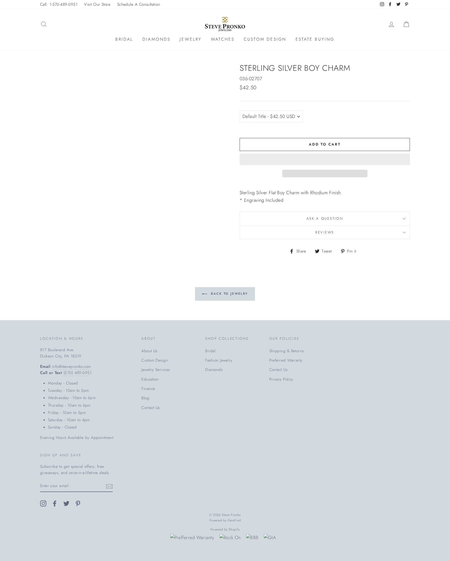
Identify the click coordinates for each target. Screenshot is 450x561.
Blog (145, 398)
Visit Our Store (97, 4)
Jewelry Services (155, 370)
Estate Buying (315, 39)
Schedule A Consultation (138, 4)
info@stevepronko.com (71, 366)
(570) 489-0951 (78, 373)
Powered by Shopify (225, 529)
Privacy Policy (281, 379)
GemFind (234, 520)
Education (150, 379)
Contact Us (150, 408)
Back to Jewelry (228, 293)
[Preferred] (192, 537)
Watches (222, 39)
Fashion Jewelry (218, 360)
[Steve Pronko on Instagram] (43, 503)
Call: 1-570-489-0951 (59, 4)
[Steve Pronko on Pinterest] (78, 503)
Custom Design (265, 39)
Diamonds (156, 39)
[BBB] (252, 537)
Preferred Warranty (286, 360)
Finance (148, 389)
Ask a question (325, 218)
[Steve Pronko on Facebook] (55, 503)
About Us (149, 351)
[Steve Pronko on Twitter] (66, 503)
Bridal (124, 39)
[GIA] (270, 537)
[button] (325, 159)
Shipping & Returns (286, 351)
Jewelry (191, 39)
